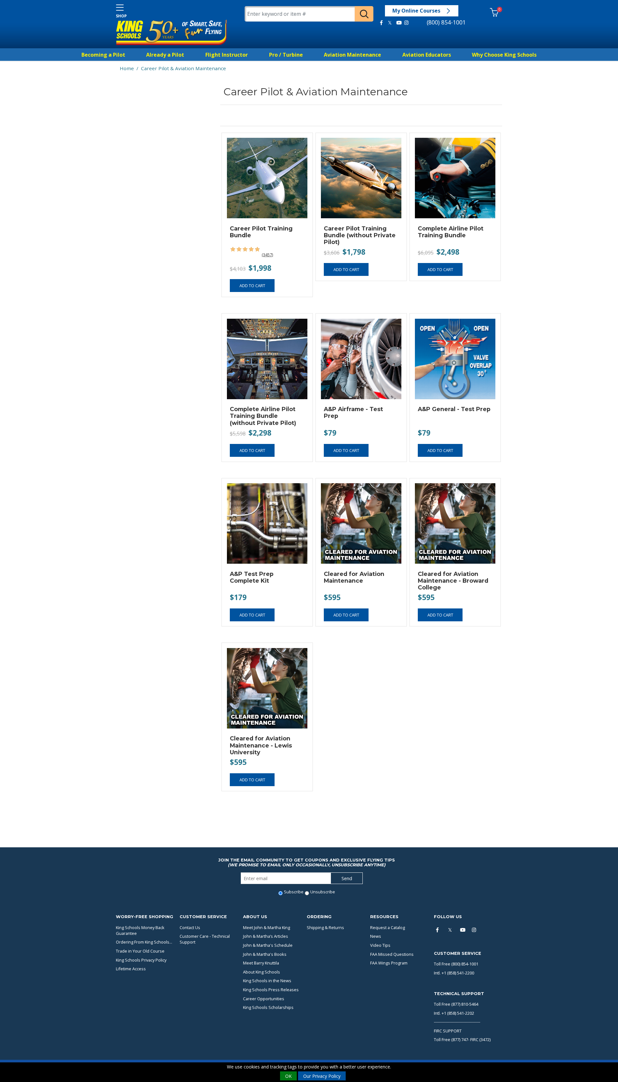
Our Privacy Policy (322, 1076)
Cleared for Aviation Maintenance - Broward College (453, 580)
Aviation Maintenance (352, 54)
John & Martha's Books (264, 954)
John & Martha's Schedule (268, 945)
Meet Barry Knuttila (261, 963)
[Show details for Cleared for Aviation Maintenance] (361, 523)
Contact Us (190, 927)
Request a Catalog (387, 927)
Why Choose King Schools (504, 54)
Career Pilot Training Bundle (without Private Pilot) (360, 235)
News (375, 936)
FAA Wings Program (388, 963)
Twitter (390, 23)
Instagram (406, 23)
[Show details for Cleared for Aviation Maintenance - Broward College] (455, 523)
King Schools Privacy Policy (141, 960)
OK (288, 1076)
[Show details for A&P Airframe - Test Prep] (361, 358)
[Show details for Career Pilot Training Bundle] (267, 178)
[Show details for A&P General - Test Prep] (455, 358)
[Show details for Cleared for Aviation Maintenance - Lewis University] (267, 688)
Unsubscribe (322, 892)
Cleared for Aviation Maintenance (354, 577)
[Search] (364, 14)
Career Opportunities (263, 999)
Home (127, 68)
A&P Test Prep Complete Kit (252, 577)
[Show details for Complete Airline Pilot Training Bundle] (455, 178)
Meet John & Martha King (266, 927)
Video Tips (380, 945)
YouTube (398, 23)
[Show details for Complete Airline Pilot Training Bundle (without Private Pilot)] (267, 358)
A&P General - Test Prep (454, 409)
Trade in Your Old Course (140, 951)
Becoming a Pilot (103, 54)
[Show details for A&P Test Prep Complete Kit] (267, 523)
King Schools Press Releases (271, 990)
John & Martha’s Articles (265, 936)
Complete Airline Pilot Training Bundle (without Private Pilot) (263, 416)
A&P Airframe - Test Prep (353, 412)
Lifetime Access (131, 969)
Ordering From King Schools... (144, 942)
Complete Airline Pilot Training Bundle (450, 232)
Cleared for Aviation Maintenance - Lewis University (261, 745)
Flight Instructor (226, 54)
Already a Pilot (165, 54)
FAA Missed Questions (392, 954)
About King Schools (261, 972)
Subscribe (294, 892)
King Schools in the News (267, 980)
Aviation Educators (426, 54)
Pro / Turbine (286, 54)
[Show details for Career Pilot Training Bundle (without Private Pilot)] (361, 178)
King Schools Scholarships (268, 1007)
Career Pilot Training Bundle (261, 232)
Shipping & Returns (325, 927)
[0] (494, 13)
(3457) (267, 255)
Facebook (381, 23)
